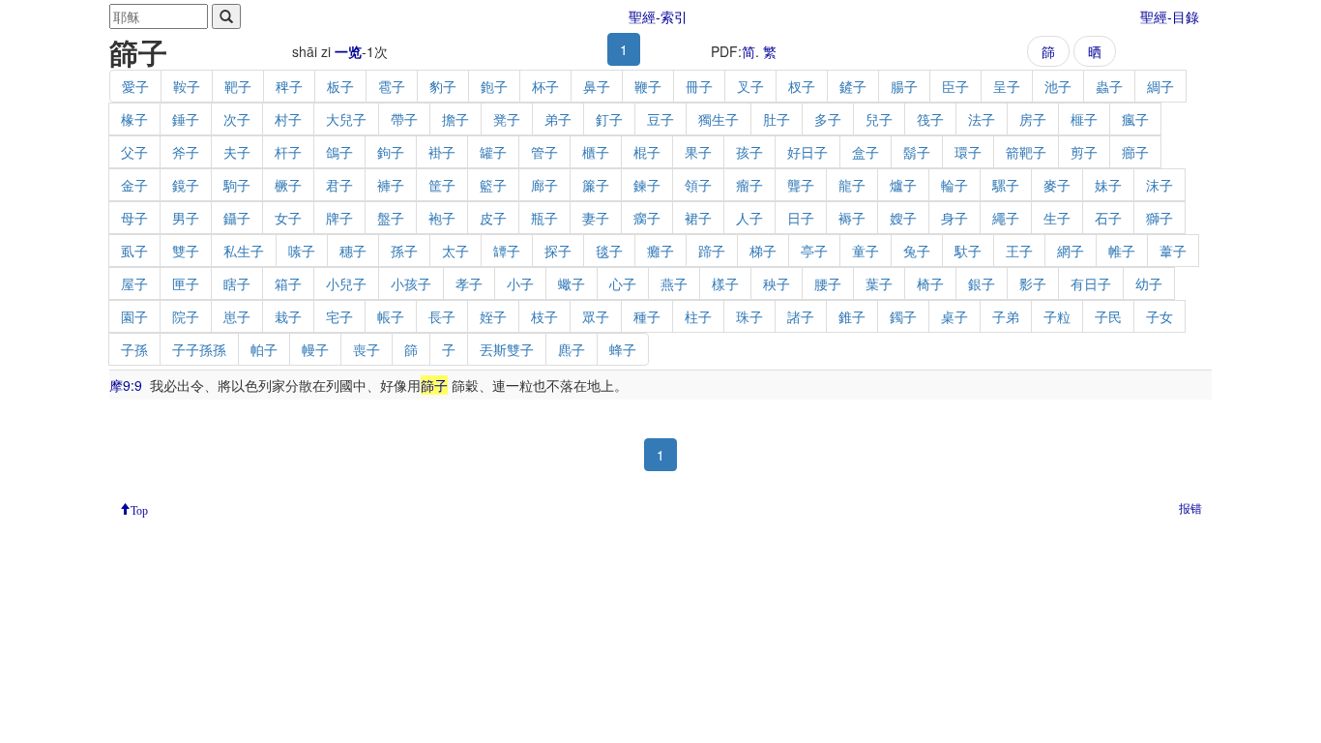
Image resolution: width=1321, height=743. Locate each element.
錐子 (852, 316)
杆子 (288, 152)
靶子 (237, 86)
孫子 (404, 250)
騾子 (1005, 184)
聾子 (800, 184)
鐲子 (903, 316)
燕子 (674, 283)
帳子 (390, 316)
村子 (288, 119)
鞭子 (647, 86)
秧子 (776, 283)
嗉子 (301, 250)
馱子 (968, 250)
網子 (1070, 250)
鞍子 (186, 86)
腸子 (904, 86)
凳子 (506, 119)
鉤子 (390, 152)
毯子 (609, 250)
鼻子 (596, 86)
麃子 (571, 349)
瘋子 (1135, 119)
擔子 (455, 119)
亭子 (814, 250)
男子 (185, 217)
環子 (968, 152)
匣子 (185, 283)
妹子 (1108, 184)
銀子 (981, 283)
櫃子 (595, 152)
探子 (558, 250)
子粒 (1057, 316)
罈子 (506, 250)
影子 (1032, 283)
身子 (954, 217)
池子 (1057, 86)
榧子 (1084, 119)
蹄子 (711, 250)
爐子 (903, 184)
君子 (339, 184)
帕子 (264, 349)
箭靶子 (1026, 152)
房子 (1032, 119)
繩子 (1005, 217)
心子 (622, 283)
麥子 (1057, 184)
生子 (1057, 217)
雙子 (185, 250)
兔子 (916, 250)
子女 (1159, 316)
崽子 (236, 316)
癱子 (660, 250)
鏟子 (852, 86)
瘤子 (749, 184)
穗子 (353, 250)
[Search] (226, 16)
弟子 (558, 119)
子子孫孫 (199, 349)
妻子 (595, 217)
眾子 (595, 316)
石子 (1108, 217)
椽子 (134, 119)
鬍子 (916, 152)
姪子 (493, 316)
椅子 (930, 283)
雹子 (391, 86)
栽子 (288, 316)
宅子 (339, 316)
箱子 (288, 283)
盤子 (390, 217)
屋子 (134, 283)
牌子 (339, 217)
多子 (827, 119)
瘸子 (646, 217)
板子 (340, 86)
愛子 (135, 86)
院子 (185, 316)
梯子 (763, 250)
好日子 (807, 152)
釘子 (609, 119)
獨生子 (718, 119)
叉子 (750, 86)
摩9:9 (125, 385)
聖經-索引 (658, 16)
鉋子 (494, 86)
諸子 (800, 316)
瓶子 (544, 217)
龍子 (852, 184)
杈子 (801, 86)
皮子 (493, 217)
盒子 (865, 152)
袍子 (441, 217)
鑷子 (236, 217)
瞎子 (236, 283)
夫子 (236, 152)
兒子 (879, 119)
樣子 (725, 283)
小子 (520, 283)
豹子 (442, 86)
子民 (1108, 316)
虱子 (134, 250)
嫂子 (903, 217)
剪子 (1084, 152)
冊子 (699, 86)
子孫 (134, 349)
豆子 (660, 119)
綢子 (1160, 86)
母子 (134, 217)
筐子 (441, 184)
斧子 (185, 152)
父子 (134, 152)
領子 (698, 184)
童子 (865, 250)
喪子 (366, 349)
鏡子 (185, 184)
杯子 (545, 86)
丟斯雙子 (507, 349)
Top (139, 509)
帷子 (1121, 250)
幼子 (1148, 283)
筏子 (930, 119)
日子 (800, 217)
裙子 (698, 217)
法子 (981, 119)
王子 (1019, 250)
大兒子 (346, 119)
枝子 (544, 316)
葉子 (879, 283)
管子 (544, 152)
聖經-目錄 (1169, 16)
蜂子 (622, 349)
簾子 (595, 184)
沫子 (1159, 184)
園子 (134, 316)
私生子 (243, 250)
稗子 (289, 86)
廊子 (544, 184)
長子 (441, 316)
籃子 (493, 184)
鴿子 (339, 152)
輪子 (954, 184)
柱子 (698, 316)
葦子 (1173, 250)
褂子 (441, 152)
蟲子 (1109, 86)
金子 (134, 184)
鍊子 (646, 184)
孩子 (749, 152)
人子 (749, 217)
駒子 (236, 184)
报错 (1190, 507)
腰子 (827, 283)
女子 (288, 217)
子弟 (1005, 316)
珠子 (749, 316)
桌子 (954, 316)
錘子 (185, 119)
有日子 (1091, 283)
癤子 (1135, 152)
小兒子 (346, 283)
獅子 (1159, 217)
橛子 (288, 184)
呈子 (1006, 86)
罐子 (493, 152)
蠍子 (571, 283)
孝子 (469, 283)
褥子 (852, 217)
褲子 (390, 184)
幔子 (315, 349)
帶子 (404, 119)
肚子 (776, 119)
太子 (455, 250)
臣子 (955, 86)
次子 (236, 119)
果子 (698, 152)
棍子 (646, 152)
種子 (646, 316)
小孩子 (411, 283)
